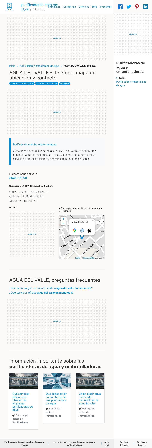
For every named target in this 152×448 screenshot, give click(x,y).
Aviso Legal (106, 443)
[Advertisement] (56, 38)
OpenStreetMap (89, 258)
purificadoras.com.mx (39, 5)
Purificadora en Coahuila (46, 83)
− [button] (63, 223)
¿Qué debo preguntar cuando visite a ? (51, 288)
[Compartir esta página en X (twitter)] (128, 6)
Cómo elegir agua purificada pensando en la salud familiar (90, 398)
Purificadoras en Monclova (21, 83)
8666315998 (18, 178)
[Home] (9, 6)
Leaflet (77, 258)
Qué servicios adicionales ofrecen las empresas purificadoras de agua (22, 401)
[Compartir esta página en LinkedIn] (145, 6)
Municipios (54, 6)
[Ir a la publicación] (24, 381)
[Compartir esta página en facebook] (120, 6)
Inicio (12, 65)
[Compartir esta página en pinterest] (137, 6)
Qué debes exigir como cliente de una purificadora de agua (56, 398)
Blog (94, 6)
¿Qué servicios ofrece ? (41, 292)
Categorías (69, 6)
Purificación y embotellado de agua (39, 65)
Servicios (84, 6)
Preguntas (106, 6)
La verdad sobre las (74, 443)
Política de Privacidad (125, 443)
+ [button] (63, 219)
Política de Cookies (142, 443)
